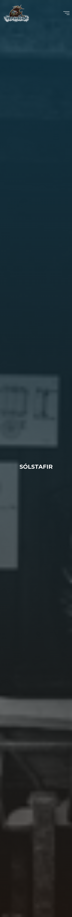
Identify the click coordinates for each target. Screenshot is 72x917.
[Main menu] (66, 13)
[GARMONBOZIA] (16, 13)
